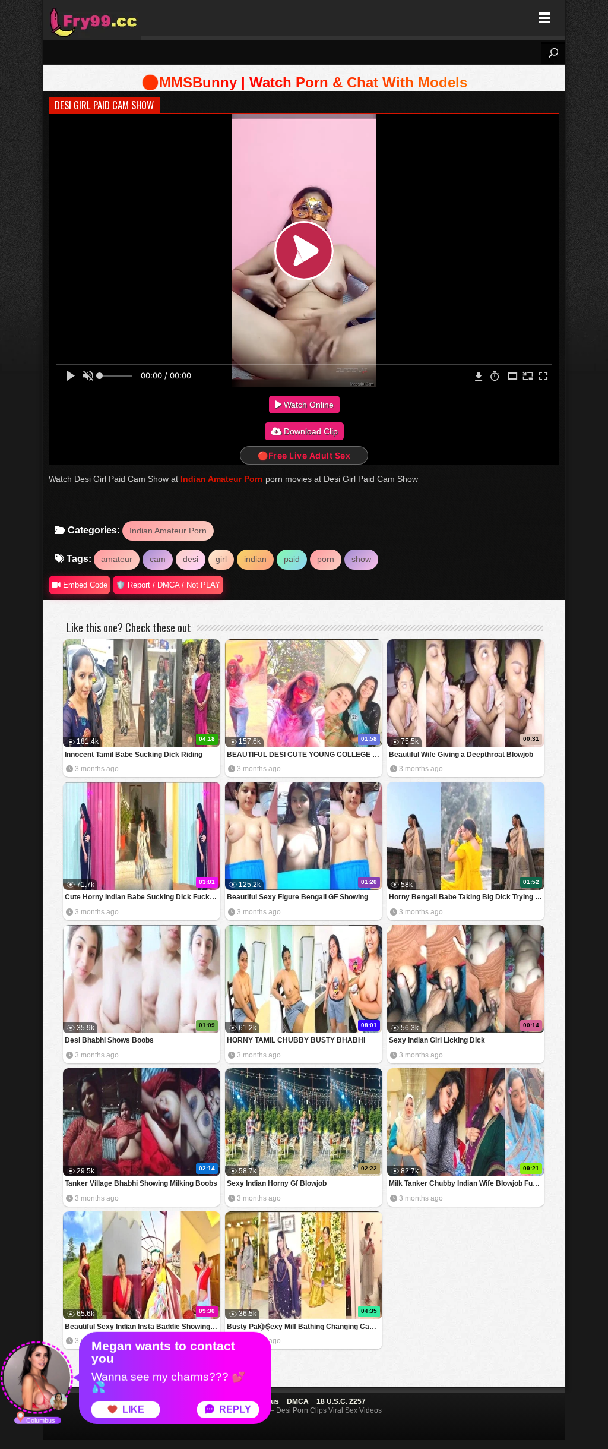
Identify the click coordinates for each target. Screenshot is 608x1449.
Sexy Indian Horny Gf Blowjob (277, 1183)
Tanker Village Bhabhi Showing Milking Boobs (141, 1183)
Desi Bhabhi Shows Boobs (109, 1040)
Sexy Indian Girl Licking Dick (437, 1040)
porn (325, 559)
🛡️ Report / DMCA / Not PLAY (168, 584)
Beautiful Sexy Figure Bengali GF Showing (297, 897)
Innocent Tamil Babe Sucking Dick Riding (133, 754)
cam (158, 559)
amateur (116, 559)
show (361, 559)
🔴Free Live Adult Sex (304, 455)
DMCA (298, 1401)
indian (255, 559)
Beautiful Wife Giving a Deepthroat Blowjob (461, 754)
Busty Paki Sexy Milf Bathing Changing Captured (304, 1326)
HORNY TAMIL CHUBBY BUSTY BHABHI (296, 1040)
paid (292, 559)
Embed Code (84, 584)
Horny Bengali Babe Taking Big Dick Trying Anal (466, 897)
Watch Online (307, 404)
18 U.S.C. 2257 (341, 1401)
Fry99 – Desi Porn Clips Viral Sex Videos (92, 18)
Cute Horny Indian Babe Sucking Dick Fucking (142, 897)
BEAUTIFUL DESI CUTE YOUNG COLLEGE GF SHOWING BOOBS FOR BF (304, 754)
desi (190, 559)
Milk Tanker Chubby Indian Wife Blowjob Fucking (466, 1183)
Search (553, 53)
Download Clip (309, 431)
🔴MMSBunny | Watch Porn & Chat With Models (304, 82)
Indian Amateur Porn (221, 479)
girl (221, 559)
